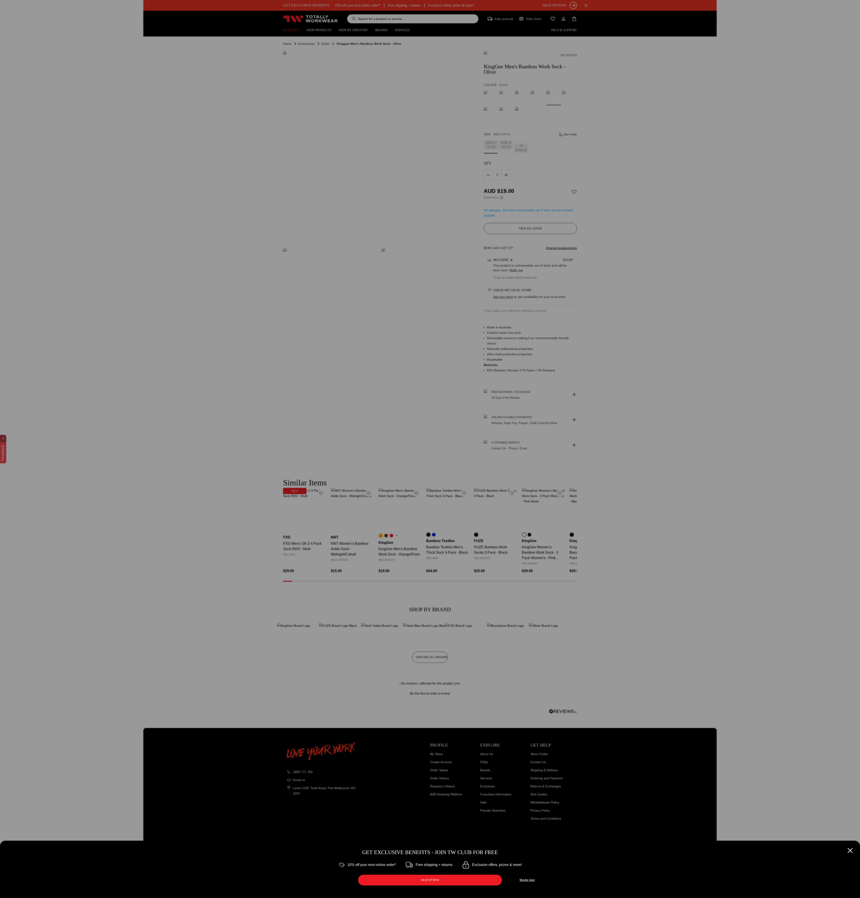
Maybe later (527, 880)
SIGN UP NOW (430, 880)
